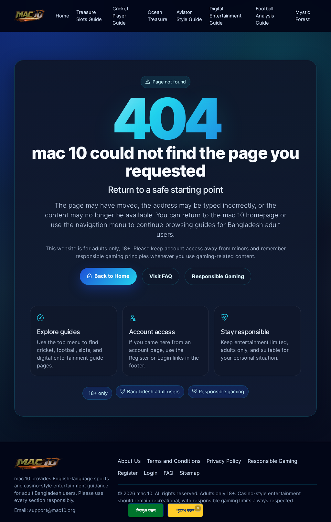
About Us (129, 461)
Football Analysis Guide (265, 16)
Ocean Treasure (157, 15)
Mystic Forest (302, 15)
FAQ (168, 473)
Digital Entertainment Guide (225, 16)
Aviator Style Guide (189, 15)
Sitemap (190, 473)
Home (62, 16)
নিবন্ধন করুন (145, 510)
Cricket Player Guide (120, 16)
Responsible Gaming (218, 276)
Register (128, 473)
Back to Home (112, 276)
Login (150, 473)
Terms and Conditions (173, 461)
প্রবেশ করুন (185, 510)
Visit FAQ (160, 276)
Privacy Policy (224, 461)
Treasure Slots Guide (89, 15)
